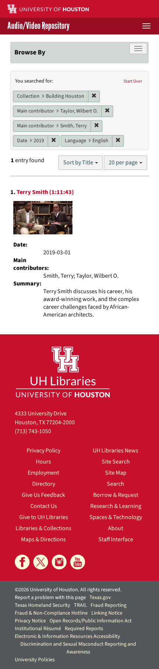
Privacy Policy (43, 450)
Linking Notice (106, 613)
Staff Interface (115, 539)
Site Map (115, 473)
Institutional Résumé (38, 628)
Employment (43, 473)
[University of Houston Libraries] (63, 372)
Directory (43, 484)
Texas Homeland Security (42, 605)
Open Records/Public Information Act (91, 621)
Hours (43, 462)
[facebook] (22, 562)
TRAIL (80, 605)
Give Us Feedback (43, 495)
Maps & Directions (43, 539)
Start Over (133, 81)
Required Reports (84, 628)
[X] (40, 562)
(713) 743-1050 (33, 431)
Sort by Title (78, 162)
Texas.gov (100, 597)
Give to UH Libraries (43, 517)
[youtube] (77, 562)
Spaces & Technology (115, 517)
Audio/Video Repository (38, 26)
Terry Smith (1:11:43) (45, 192)
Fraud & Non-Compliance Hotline (51, 613)
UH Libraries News (115, 450)
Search (115, 484)
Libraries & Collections (43, 528)
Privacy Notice (30, 621)
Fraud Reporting (108, 605)
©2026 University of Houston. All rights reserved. (68, 589)
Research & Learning (115, 506)
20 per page (124, 162)
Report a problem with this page (50, 597)
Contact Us (43, 506)
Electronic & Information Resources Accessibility (67, 636)
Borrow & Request (115, 495)
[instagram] (59, 562)
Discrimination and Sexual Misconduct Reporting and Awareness (78, 648)
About (115, 528)
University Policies (35, 659)
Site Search (116, 462)
